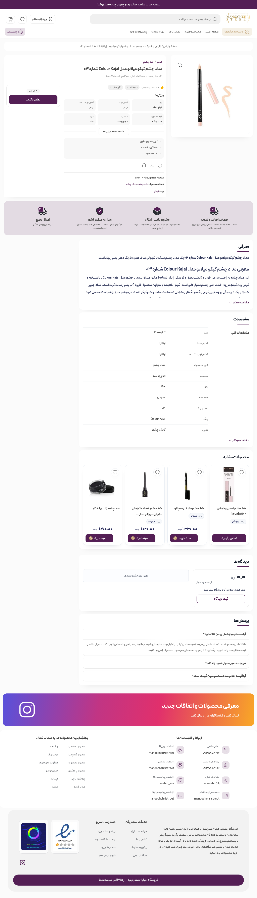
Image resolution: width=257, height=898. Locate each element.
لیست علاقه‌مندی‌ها (104, 839)
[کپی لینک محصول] (144, 166)
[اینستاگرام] (22, 862)
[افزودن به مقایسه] (152, 166)
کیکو (159, 62)
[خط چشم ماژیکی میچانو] (187, 484)
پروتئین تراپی (78, 778)
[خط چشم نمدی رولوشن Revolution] (229, 484)
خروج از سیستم (107, 855)
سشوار (54, 786)
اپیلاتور (54, 778)
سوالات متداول (139, 831)
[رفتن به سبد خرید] (10, 19)
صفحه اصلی (212, 31)
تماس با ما (174, 31)
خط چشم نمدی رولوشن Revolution (231, 511)
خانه (174, 46)
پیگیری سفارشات (138, 847)
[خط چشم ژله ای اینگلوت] (102, 484)
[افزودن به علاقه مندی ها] (160, 166)
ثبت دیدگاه (221, 598)
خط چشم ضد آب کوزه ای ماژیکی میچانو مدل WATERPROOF (147, 511)
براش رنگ (53, 754)
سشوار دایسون (76, 762)
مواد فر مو (79, 786)
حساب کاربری (108, 847)
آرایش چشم (154, 46)
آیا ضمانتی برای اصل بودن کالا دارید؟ (224, 634)
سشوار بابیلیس (76, 746)
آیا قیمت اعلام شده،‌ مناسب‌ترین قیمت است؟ (219, 676)
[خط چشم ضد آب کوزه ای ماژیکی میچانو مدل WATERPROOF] (144, 484)
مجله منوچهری (193, 31)
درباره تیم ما (157, 31)
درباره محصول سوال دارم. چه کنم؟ (225, 663)
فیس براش (52, 770)
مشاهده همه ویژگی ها (113, 132)
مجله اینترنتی (140, 855)
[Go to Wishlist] (22, 19)
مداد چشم (131, 184)
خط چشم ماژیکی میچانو (189, 508)
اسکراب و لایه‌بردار (48, 762)
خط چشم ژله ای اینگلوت (105, 508)
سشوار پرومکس (76, 770)
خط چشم (141, 46)
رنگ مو (54, 746)
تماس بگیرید (33, 99)
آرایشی (166, 46)
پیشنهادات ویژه (138, 31)
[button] (180, 65)
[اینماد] (65, 836)
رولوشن (235, 521)
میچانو (194, 516)
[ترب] (33, 836)
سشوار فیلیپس (76, 754)
